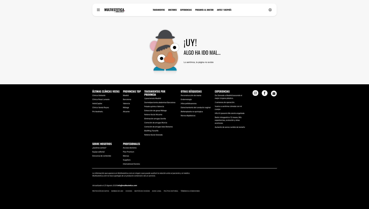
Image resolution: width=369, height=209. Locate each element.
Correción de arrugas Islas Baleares (158, 127)
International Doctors (131, 164)
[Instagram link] (255, 94)
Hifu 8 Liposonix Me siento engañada (229, 113)
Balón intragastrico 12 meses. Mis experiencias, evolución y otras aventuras (228, 120)
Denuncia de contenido (101, 156)
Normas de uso (117, 191)
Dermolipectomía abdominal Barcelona (159, 102)
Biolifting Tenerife (151, 131)
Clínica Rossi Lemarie (101, 99)
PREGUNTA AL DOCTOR (204, 9)
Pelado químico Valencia (154, 106)
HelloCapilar (97, 103)
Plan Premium (128, 152)
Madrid (126, 95)
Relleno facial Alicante (153, 114)
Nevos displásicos (188, 115)
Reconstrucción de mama (191, 95)
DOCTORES (172, 9)
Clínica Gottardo (98, 95)
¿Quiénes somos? (99, 148)
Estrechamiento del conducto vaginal (196, 107)
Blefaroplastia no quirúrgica (192, 111)
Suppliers (126, 160)
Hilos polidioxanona (188, 103)
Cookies (129, 191)
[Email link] (274, 93)
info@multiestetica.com (127, 185)
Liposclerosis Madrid (152, 98)
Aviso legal (156, 191)
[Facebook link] (265, 94)
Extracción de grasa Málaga (155, 110)
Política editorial (171, 191)
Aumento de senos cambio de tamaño (230, 127)
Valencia (126, 103)
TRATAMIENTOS (159, 9)
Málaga (126, 107)
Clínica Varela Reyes (100, 107)
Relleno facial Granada (153, 135)
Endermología (186, 99)
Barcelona (127, 99)
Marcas (126, 156)
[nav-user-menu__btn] (270, 10)
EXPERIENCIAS (186, 9)
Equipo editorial (98, 152)
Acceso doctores (130, 148)
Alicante (126, 111)
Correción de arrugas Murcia (155, 123)
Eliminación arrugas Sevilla (155, 118)
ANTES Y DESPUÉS (224, 9)
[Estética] (115, 10)
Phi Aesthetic (97, 111)
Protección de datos (100, 191)
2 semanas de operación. (225, 102)
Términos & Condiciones (190, 191)
